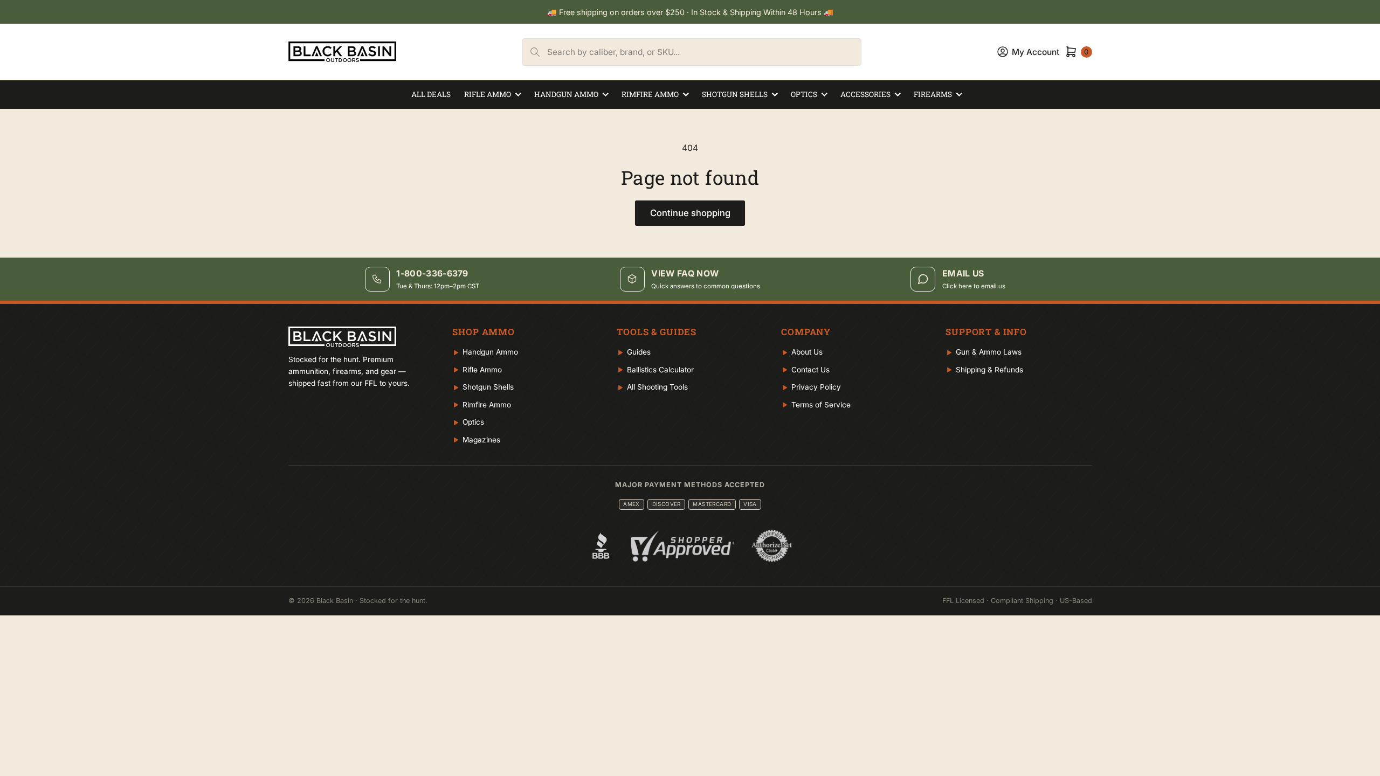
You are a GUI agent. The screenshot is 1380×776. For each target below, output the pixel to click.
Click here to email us (973, 286)
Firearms (933, 94)
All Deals (431, 94)
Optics (804, 94)
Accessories (865, 94)
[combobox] (704, 52)
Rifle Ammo (487, 94)
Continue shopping (690, 212)
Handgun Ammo (566, 94)
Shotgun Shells (735, 94)
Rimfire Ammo (650, 94)
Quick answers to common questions (705, 286)
